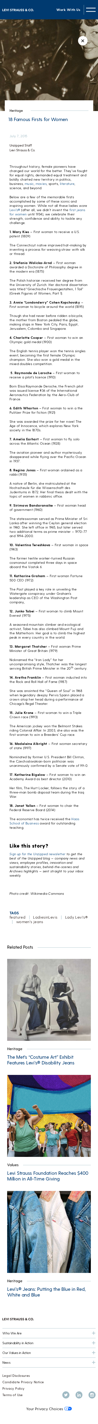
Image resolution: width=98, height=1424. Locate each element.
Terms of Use (12, 1395)
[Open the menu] (91, 9)
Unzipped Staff (21, 145)
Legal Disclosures (16, 1375)
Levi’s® (15, 210)
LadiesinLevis (45, 917)
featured (17, 917)
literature (67, 184)
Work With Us (68, 10)
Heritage (16, 110)
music (29, 184)
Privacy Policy (13, 1388)
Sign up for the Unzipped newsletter (38, 854)
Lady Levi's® (76, 917)
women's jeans (29, 921)
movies (41, 184)
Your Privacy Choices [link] (44, 1408)
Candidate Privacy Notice (23, 1382)
